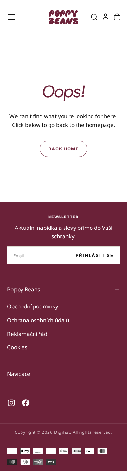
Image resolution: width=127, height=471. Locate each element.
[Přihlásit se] (105, 17)
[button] (11, 17)
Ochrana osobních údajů (38, 320)
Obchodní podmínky (32, 306)
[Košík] (117, 17)
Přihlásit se (95, 255)
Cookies (17, 347)
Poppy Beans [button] (23, 289)
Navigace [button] (18, 374)
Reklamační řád (27, 334)
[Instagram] (11, 403)
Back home (63, 148)
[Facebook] (25, 403)
